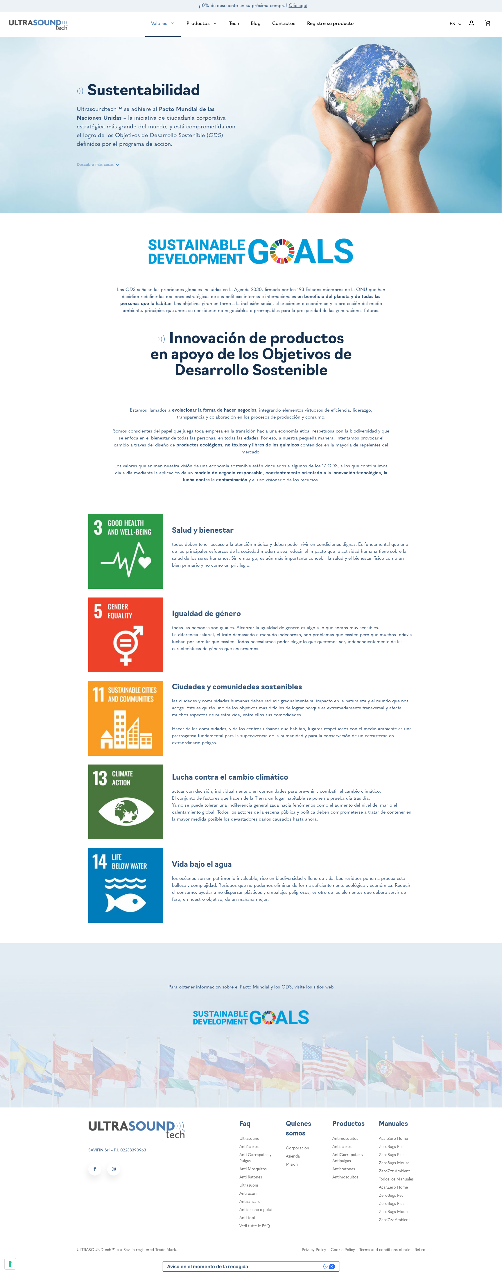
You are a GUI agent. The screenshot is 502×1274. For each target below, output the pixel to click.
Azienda (293, 1156)
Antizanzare (249, 1202)
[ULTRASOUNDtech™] (38, 24)
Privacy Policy (314, 1250)
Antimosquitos (345, 1139)
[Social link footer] (94, 1169)
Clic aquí (298, 5)
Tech (234, 23)
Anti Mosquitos (253, 1169)
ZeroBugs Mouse (394, 1163)
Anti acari (248, 1194)
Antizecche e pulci (255, 1210)
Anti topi (247, 1218)
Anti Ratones (250, 1177)
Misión (292, 1164)
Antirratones (343, 1169)
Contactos (283, 23)
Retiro (420, 1250)
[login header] (471, 24)
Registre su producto (330, 23)
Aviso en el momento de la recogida (207, 1266)
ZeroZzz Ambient (394, 1171)
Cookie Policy (343, 1250)
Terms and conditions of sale (384, 1250)
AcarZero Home (393, 1139)
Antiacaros (342, 1147)
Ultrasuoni (248, 1185)
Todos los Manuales (396, 1179)
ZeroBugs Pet (391, 1147)
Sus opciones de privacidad (289, 1266)
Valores (159, 23)
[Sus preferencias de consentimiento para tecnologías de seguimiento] (10, 1263)
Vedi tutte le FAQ (254, 1226)
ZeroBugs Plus (391, 1155)
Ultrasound (249, 1139)
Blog (256, 23)
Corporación (297, 1148)
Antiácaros (249, 1147)
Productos (198, 23)
